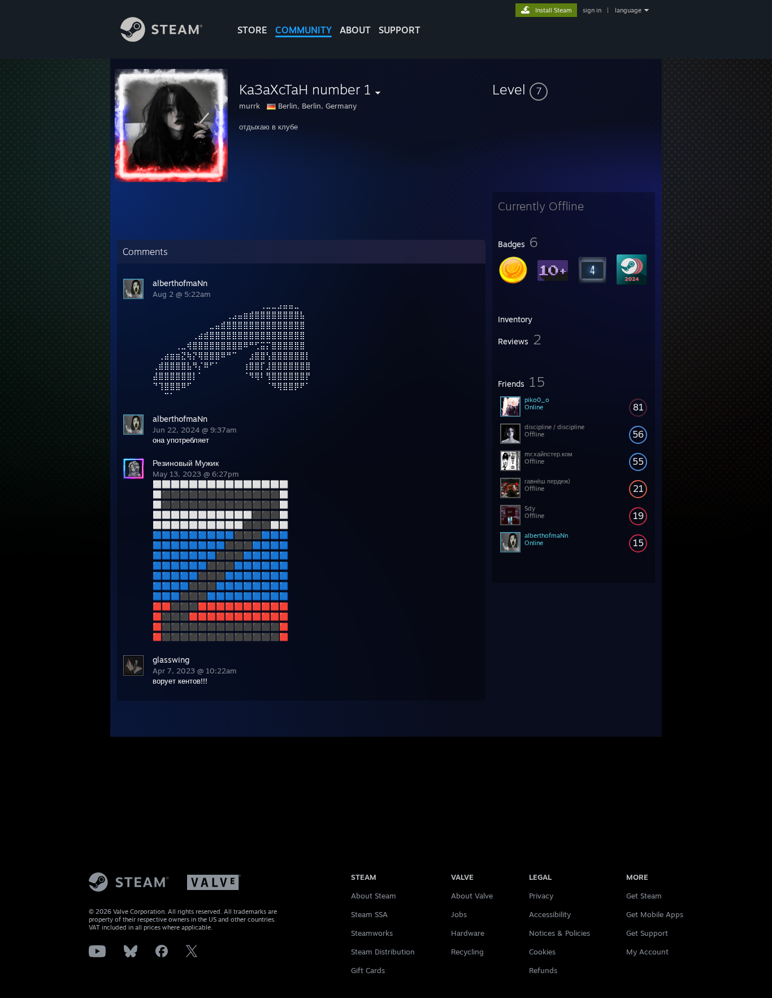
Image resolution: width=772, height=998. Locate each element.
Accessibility (550, 914)
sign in (592, 10)
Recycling (467, 951)
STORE (252, 30)
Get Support (647, 932)
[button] (573, 89)
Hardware (467, 932)
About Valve (472, 895)
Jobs (459, 914)
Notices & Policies (559, 932)
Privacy (541, 895)
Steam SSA (369, 914)
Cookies (542, 951)
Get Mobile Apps (654, 914)
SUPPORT (399, 30)
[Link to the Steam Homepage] (161, 39)
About (355, 30)
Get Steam (644, 895)
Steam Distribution (383, 951)
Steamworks (372, 932)
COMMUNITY (303, 30)
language (628, 10)
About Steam (373, 895)
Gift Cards (368, 970)
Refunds (543, 970)
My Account (647, 951)
